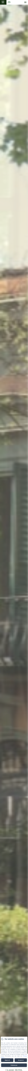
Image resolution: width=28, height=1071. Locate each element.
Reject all (7, 1060)
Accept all (20, 1060)
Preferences (14, 1065)
